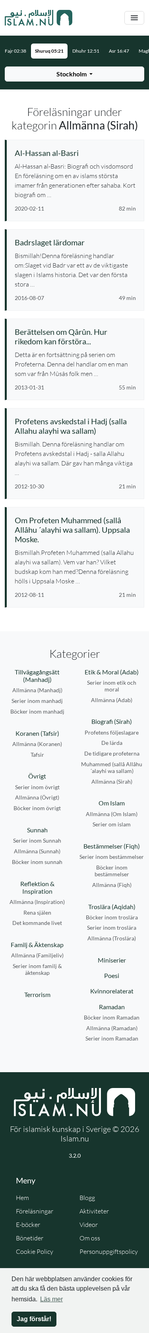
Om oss (89, 1238)
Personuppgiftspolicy (108, 1251)
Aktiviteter (94, 1211)
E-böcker (28, 1225)
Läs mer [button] (51, 1299)
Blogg (87, 1198)
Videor (88, 1225)
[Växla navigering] (134, 18)
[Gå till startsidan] (38, 18)
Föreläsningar (34, 1211)
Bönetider (29, 1238)
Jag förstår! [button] (34, 1319)
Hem (22, 1198)
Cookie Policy (34, 1251)
